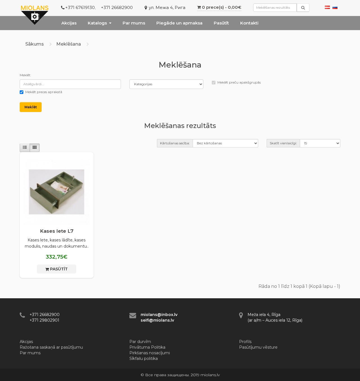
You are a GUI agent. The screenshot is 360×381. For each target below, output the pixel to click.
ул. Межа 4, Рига (167, 7)
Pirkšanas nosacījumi (149, 352)
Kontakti (249, 23)
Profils (245, 341)
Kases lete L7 (56, 231)
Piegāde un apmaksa (179, 23)
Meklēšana (68, 44)
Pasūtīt (221, 23)
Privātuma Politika (147, 347)
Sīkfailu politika (143, 358)
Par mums (134, 23)
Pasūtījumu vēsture (258, 347)
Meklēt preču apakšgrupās (239, 82)
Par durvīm (140, 341)
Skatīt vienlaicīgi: (283, 143)
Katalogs (97, 23)
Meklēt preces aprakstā (43, 92)
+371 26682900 (117, 7)
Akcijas (68, 23)
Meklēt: (25, 75)
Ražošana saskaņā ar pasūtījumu (51, 347)
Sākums (34, 44)
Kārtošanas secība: (175, 143)
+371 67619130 (80, 7)
